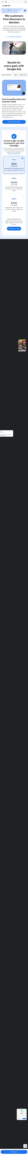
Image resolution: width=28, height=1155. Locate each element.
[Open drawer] (2, 2)
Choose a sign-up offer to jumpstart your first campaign (14, 143)
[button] (23, 52)
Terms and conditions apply (14, 153)
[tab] (6, 75)
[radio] (14, 165)
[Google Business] (5, 2)
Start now (14, 1152)
